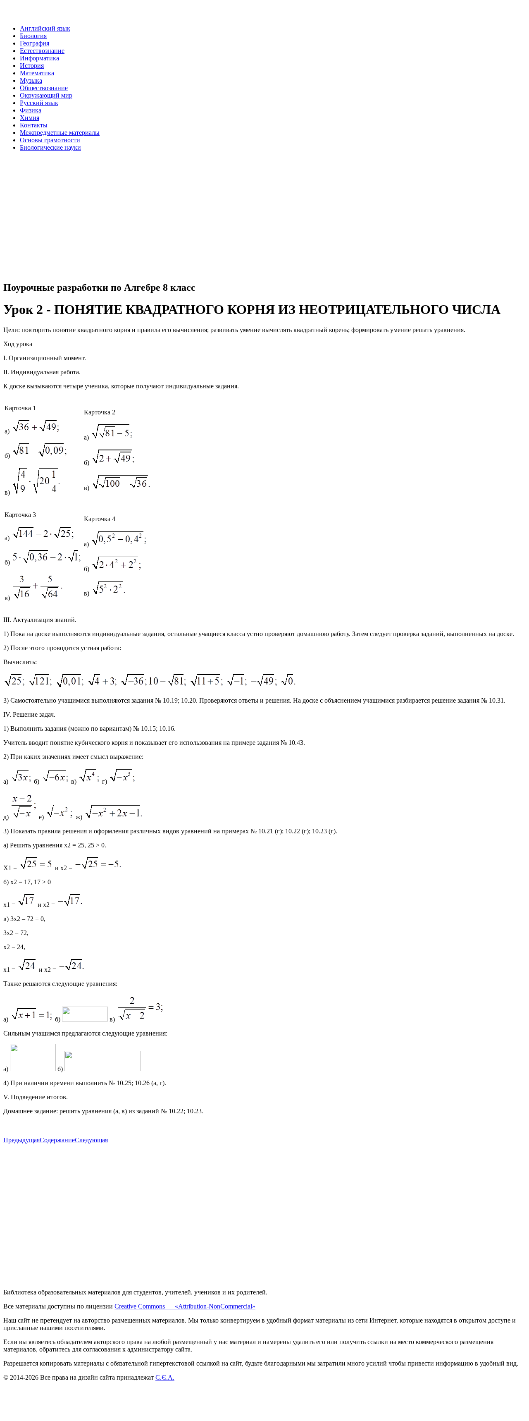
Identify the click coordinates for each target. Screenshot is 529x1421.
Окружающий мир (46, 95)
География (34, 43)
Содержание (57, 1139)
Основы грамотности (50, 140)
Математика (37, 73)
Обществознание (44, 87)
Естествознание (42, 50)
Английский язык (45, 28)
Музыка (31, 80)
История (32, 65)
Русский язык (39, 102)
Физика (30, 110)
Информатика (39, 58)
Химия (29, 117)
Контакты (34, 125)
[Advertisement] (251, 216)
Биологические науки (50, 147)
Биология (33, 35)
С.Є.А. (164, 1377)
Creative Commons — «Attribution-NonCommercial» (184, 1306)
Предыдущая (21, 1139)
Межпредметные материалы (60, 132)
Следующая (91, 1139)
